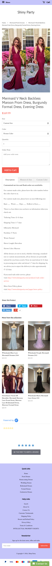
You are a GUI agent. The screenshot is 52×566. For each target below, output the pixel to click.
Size (3, 119)
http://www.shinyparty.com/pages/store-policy (25, 289)
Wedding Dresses (26, 483)
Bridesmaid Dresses (26, 486)
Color (4, 129)
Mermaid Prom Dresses (17, 23)
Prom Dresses (26, 477)
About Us (26, 507)
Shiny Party (26, 12)
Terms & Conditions (26, 526)
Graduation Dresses (26, 492)
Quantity (5, 139)
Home (4, 23)
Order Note (6, 150)
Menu (7, 2)
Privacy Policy (26, 522)
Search (26, 504)
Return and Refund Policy (26, 519)
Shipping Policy (26, 516)
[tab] (10, 179)
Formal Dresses (26, 489)
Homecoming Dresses (26, 480)
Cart (48, 2)
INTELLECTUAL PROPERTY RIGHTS (26, 529)
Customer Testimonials (26, 513)
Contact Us (26, 510)
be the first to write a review (26, 452)
